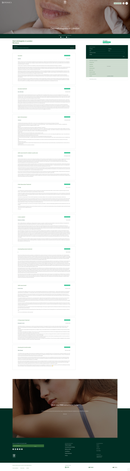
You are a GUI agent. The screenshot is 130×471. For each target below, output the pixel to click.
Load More (44, 372)
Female (68, 37)
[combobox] (106, 52)
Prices (66, 455)
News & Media (98, 450)
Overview (63, 37)
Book (117, 3)
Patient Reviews (68, 453)
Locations (97, 446)
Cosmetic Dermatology (70, 447)
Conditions (67, 451)
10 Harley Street (110, 75)
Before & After (68, 449)
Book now (65, 413)
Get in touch (98, 448)
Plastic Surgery (68, 445)
